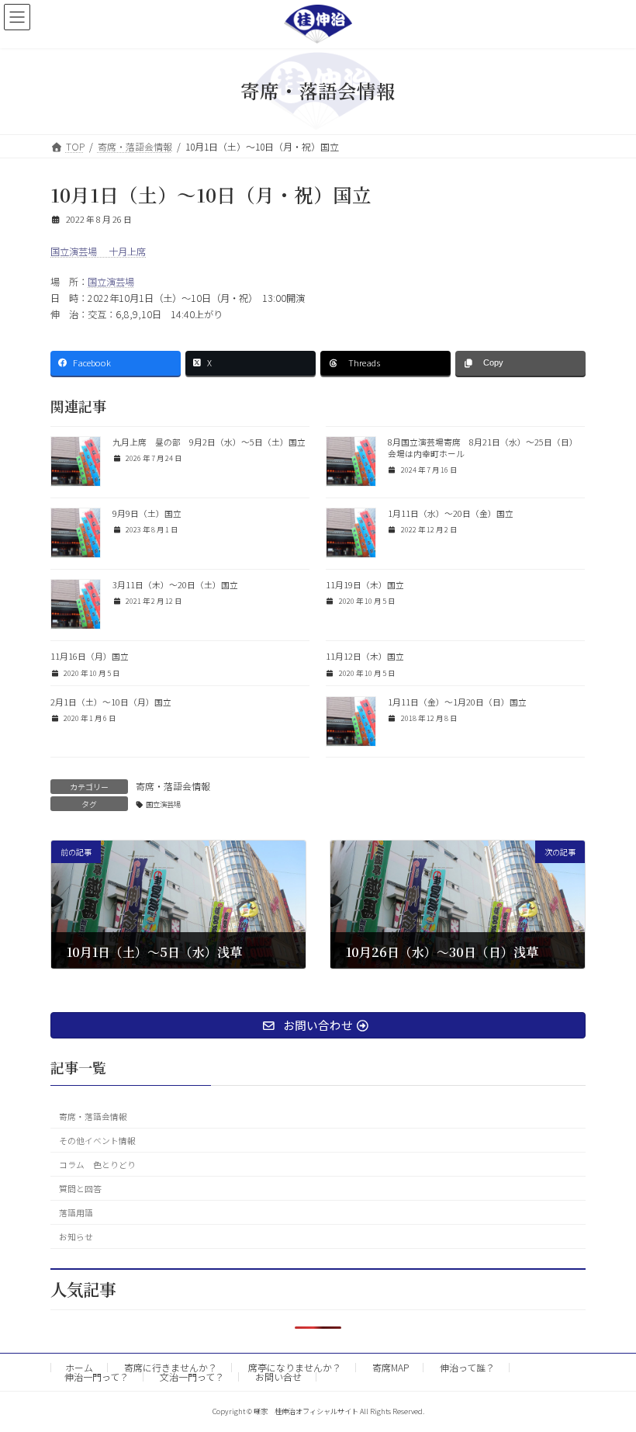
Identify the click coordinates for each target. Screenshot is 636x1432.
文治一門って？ (192, 1376)
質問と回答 (80, 1188)
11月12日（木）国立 (365, 656)
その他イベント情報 (97, 1140)
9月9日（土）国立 (146, 513)
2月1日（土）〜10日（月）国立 (110, 702)
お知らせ (76, 1237)
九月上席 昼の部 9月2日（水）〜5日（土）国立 (209, 442)
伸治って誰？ (467, 1367)
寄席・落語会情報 (173, 785)
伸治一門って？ (96, 1376)
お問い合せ (278, 1376)
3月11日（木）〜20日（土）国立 (175, 585)
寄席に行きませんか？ (170, 1367)
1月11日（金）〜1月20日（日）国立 (457, 702)
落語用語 (76, 1213)
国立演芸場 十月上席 (98, 251)
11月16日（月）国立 (89, 656)
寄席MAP (390, 1367)
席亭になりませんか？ (294, 1367)
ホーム (79, 1367)
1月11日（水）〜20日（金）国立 (450, 513)
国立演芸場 (111, 282)
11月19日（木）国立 (365, 585)
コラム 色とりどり (97, 1164)
